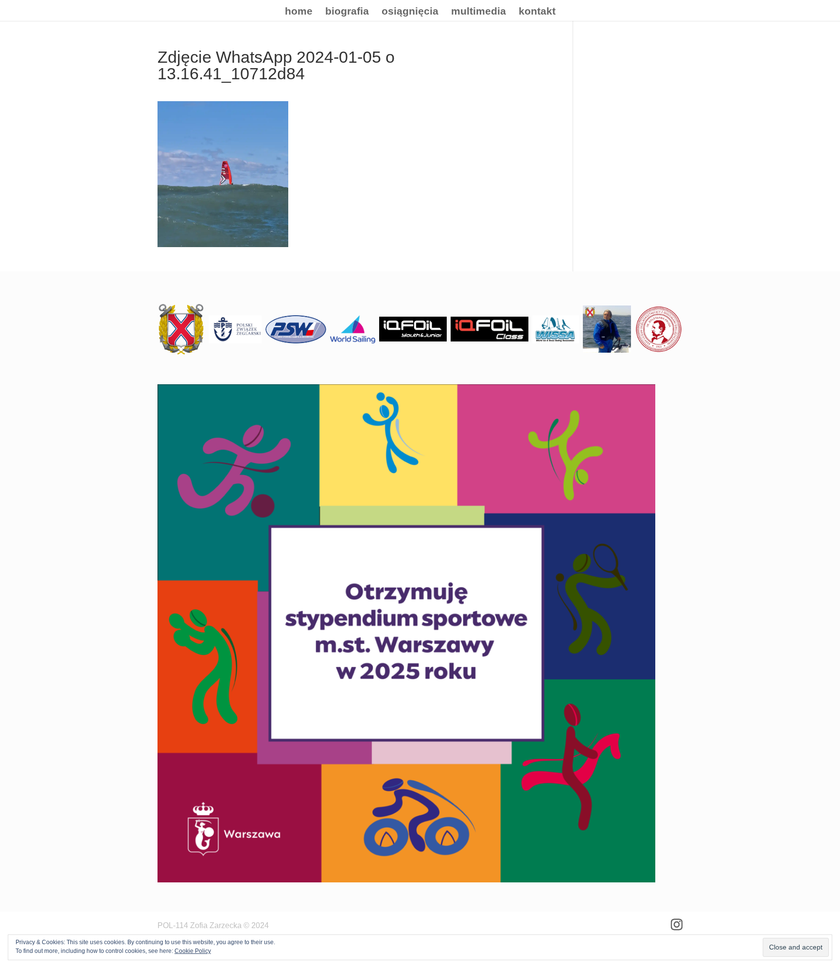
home (299, 12)
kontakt (537, 12)
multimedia (478, 12)
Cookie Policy (193, 951)
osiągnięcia (410, 12)
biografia (347, 12)
